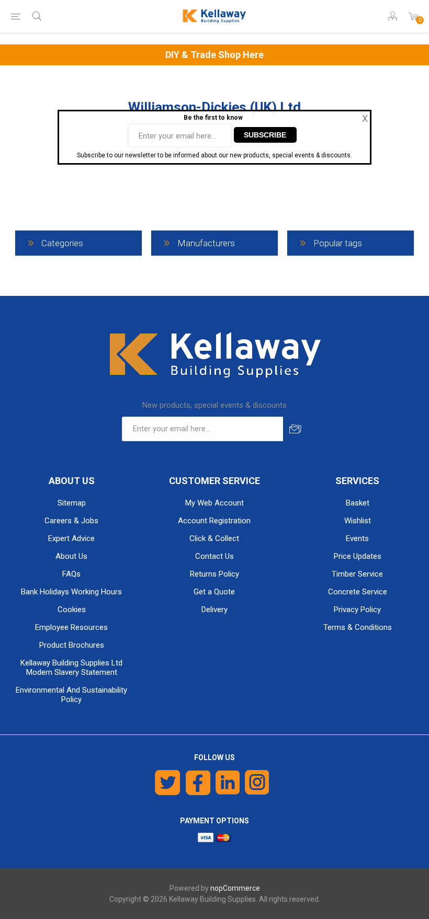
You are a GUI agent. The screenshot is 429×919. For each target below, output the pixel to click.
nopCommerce (235, 888)
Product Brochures (71, 645)
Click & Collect (214, 538)
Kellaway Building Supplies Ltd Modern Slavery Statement (71, 667)
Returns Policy (214, 574)
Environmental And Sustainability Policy (71, 694)
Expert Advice (71, 538)
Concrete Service (357, 591)
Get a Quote (214, 591)
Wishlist (357, 520)
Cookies (72, 609)
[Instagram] (257, 782)
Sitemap (72, 503)
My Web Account (214, 503)
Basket (357, 503)
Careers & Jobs (71, 520)
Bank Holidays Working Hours (71, 591)
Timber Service (357, 574)
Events (357, 538)
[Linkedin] (227, 782)
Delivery (214, 609)
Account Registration (214, 520)
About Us (71, 556)
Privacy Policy (357, 609)
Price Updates (357, 556)
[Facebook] (198, 782)
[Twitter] (167, 782)
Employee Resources (71, 627)
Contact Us (214, 556)
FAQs (71, 574)
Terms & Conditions (357, 627)
